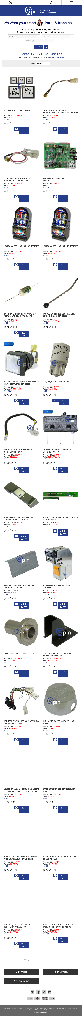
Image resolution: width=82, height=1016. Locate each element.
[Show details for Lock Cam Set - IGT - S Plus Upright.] (60, 224)
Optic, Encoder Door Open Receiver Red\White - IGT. (17, 179)
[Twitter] (32, 992)
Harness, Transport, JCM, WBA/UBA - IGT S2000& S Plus (21, 722)
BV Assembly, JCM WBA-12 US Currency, (56, 586)
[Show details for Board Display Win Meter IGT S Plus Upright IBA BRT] (60, 495)
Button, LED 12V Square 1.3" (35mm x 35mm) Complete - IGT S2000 (21, 383)
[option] (41, 22)
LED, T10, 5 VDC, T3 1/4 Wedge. (56, 382)
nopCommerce (44, 1012)
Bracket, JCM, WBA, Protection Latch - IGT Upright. (19, 586)
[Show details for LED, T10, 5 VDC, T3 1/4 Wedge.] (60, 360)
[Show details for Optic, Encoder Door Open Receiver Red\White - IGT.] (22, 156)
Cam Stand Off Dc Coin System (19, 653)
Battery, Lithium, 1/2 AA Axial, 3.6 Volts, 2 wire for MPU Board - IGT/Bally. (20, 316)
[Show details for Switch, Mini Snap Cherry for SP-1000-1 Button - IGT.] (60, 428)
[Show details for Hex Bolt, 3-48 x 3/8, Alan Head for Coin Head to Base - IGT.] (22, 903)
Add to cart (24, 130)
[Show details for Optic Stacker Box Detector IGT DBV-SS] (60, 767)
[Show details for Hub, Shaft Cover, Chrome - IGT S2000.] (60, 699)
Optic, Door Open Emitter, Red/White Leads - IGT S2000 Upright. (60, 111)
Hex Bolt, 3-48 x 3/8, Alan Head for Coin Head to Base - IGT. (20, 926)
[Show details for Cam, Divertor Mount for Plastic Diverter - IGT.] (22, 631)
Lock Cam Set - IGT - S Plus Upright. (60, 246)
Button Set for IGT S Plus (17, 110)
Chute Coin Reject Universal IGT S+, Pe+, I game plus (59, 654)
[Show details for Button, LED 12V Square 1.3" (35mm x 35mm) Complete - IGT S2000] (22, 360)
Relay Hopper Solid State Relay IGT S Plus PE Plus (60, 858)
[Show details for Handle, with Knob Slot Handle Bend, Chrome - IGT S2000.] (60, 292)
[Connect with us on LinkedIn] (49, 992)
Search (38, 47)
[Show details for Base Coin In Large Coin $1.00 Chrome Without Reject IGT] (22, 495)
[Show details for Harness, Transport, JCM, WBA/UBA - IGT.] (22, 699)
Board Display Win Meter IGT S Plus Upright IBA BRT (60, 519)
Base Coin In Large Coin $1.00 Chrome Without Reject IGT (18, 519)
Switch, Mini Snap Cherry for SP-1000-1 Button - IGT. (59, 451)
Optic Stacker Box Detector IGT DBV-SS (59, 790)
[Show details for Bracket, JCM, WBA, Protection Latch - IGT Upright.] (22, 563)
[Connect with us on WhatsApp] (44, 992)
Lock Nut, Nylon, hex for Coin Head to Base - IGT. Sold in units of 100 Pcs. (21, 791)
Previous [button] (4, 25)
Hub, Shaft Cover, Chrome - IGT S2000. (58, 722)
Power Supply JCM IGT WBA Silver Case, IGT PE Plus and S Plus (59, 926)
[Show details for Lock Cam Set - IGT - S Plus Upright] (22, 224)
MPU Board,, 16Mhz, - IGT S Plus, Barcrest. (58, 179)
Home (19, 57)
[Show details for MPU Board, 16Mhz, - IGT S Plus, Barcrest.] (60, 156)
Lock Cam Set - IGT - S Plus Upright (21, 246)
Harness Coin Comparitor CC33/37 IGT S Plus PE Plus (20, 451)
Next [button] (77, 25)
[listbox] (24, 36)
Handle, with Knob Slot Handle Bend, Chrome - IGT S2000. (59, 315)
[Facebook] (38, 992)
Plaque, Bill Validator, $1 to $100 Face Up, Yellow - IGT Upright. (20, 858)
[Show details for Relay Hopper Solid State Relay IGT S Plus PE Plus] (60, 835)
